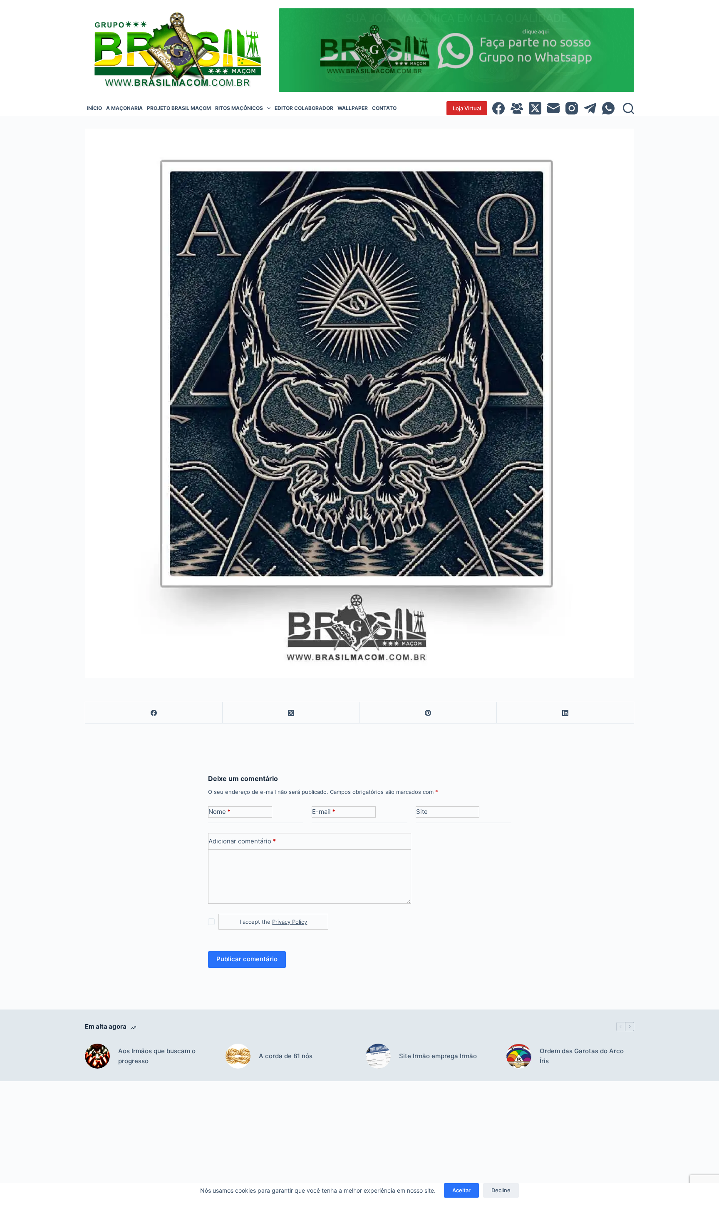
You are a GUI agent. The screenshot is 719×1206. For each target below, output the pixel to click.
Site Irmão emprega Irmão (438, 1056)
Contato (384, 108)
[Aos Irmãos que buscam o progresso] (97, 1056)
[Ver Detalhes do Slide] (456, 50)
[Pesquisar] (628, 108)
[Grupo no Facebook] (517, 108)
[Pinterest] (428, 713)
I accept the (273, 921)
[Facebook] (498, 108)
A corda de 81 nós (285, 1056)
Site (422, 812)
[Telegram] (590, 108)
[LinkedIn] (565, 713)
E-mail (323, 812)
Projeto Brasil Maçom (179, 108)
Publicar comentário (247, 959)
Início (94, 108)
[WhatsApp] (608, 108)
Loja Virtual (467, 108)
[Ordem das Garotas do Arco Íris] (518, 1056)
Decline (501, 1190)
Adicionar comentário (242, 841)
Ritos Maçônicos (239, 108)
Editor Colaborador (304, 108)
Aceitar (461, 1190)
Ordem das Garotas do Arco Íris (582, 1056)
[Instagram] (571, 108)
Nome (219, 812)
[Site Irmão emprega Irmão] (378, 1056)
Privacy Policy (289, 921)
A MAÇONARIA (124, 108)
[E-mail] (553, 108)
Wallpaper (352, 108)
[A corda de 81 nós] (238, 1056)
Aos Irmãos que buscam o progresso (157, 1056)
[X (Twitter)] (535, 108)
